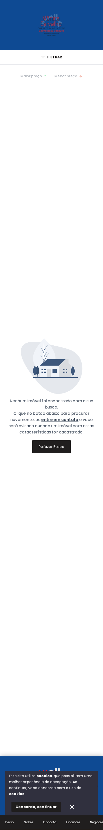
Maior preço (31, 76)
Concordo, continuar (36, 806)
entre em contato (59, 419)
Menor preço (66, 76)
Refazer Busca (51, 446)
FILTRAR (54, 57)
